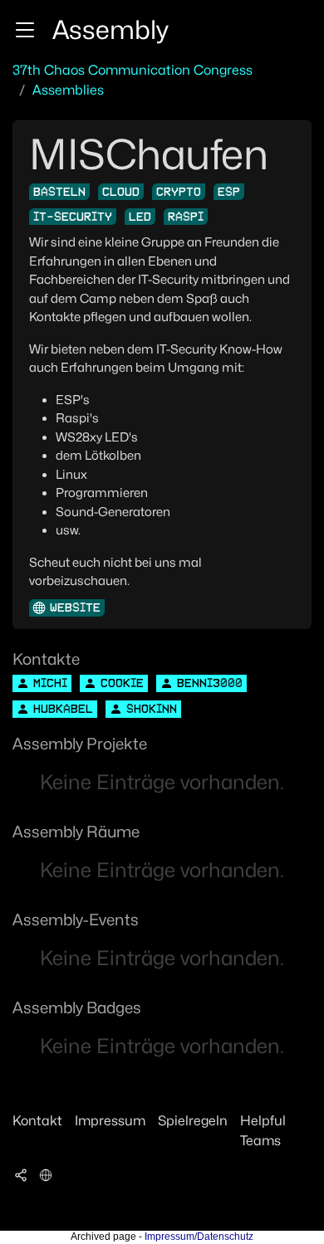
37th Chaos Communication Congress (132, 70)
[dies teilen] (20, 1174)
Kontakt (37, 1121)
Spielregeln (193, 1121)
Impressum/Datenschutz (199, 1236)
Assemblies (68, 90)
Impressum (110, 1121)
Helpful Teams (263, 1131)
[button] (25, 29)
